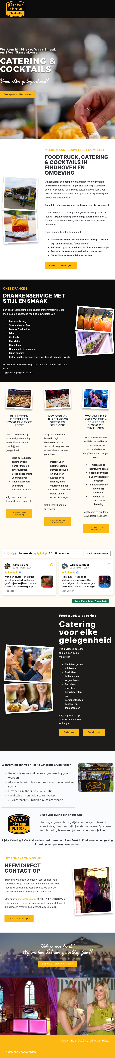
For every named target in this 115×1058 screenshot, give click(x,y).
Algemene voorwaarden (21, 1052)
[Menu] (108, 9)
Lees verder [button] (10, 591)
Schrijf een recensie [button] (97, 553)
